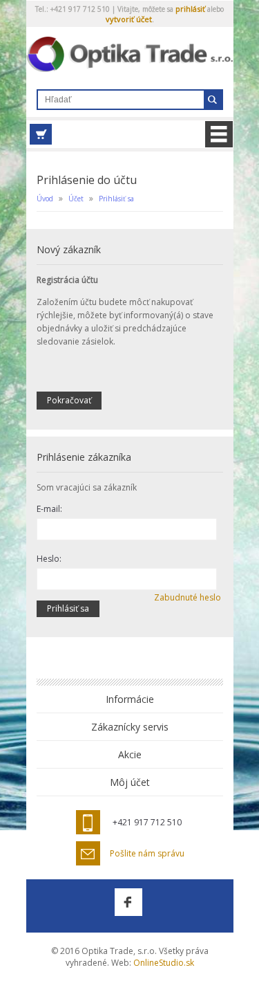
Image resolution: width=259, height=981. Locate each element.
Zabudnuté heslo (187, 597)
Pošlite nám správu (147, 854)
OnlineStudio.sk (163, 963)
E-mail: (49, 509)
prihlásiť (190, 8)
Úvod (45, 198)
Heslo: (49, 559)
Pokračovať (69, 400)
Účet (76, 198)
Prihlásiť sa (116, 198)
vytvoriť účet (129, 19)
